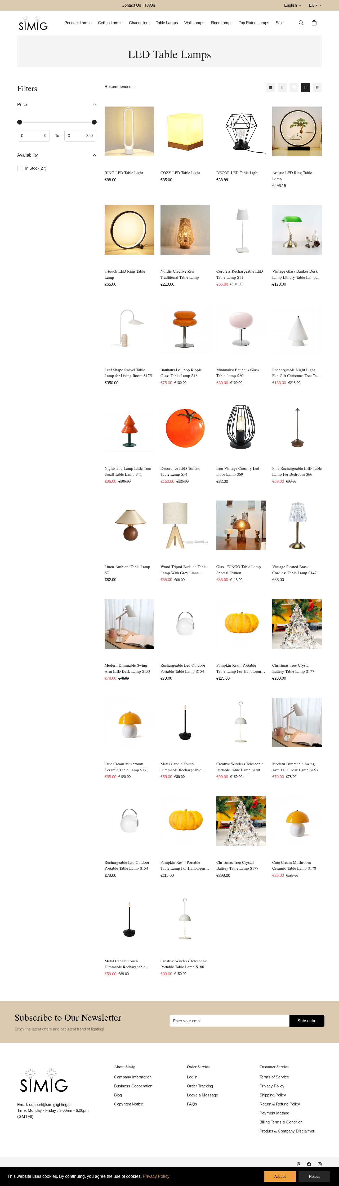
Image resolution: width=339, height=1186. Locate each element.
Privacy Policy (272, 1086)
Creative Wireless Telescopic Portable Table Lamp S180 (240, 766)
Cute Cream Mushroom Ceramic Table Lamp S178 (127, 766)
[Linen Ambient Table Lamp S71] (129, 525)
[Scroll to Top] (329, 1157)
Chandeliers (139, 22)
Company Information (132, 1077)
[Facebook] (309, 1164)
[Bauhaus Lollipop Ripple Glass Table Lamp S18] (185, 328)
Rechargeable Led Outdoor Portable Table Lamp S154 (182, 668)
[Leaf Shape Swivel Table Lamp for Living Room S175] (129, 328)
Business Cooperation (133, 1086)
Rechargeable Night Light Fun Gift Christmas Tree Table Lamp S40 (297, 373)
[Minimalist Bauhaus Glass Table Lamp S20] (241, 328)
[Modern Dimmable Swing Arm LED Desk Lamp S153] (129, 624)
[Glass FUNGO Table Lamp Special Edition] (241, 525)
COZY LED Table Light (180, 172)
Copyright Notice (128, 1104)
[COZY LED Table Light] (185, 131)
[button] (314, 23)
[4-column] (305, 87)
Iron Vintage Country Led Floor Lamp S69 (237, 471)
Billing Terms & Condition (281, 1122)
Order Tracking (200, 1086)
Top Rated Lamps (254, 22)
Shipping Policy (273, 1095)
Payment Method (274, 1113)
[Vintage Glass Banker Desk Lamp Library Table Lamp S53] (297, 230)
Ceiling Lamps (110, 22)
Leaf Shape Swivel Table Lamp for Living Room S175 (128, 372)
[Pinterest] (298, 1164)
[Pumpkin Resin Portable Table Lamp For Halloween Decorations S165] (241, 624)
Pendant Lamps (78, 22)
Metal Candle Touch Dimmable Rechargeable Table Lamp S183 (180, 767)
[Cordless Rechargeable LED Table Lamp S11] (241, 230)
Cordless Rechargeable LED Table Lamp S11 (239, 274)
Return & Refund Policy (280, 1104)
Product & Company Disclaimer (287, 1131)
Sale (279, 22)
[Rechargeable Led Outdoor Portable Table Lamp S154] (185, 624)
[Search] (301, 23)
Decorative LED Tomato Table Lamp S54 (180, 471)
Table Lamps (167, 22)
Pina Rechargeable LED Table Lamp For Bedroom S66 (297, 471)
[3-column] (293, 87)
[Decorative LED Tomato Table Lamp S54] (185, 427)
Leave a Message (202, 1095)
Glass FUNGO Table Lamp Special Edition (238, 569)
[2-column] (282, 87)
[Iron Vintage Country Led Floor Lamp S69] (241, 427)
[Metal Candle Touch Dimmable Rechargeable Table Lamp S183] (185, 722)
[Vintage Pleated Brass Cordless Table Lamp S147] (297, 525)
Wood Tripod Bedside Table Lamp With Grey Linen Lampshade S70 (183, 570)
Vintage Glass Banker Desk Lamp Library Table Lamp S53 (295, 274)
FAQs (150, 5)
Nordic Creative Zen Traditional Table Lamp (179, 274)
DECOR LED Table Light (237, 172)
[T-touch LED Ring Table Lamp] (129, 230)
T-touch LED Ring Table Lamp (125, 274)
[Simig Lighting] (33, 23)
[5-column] (317, 87)
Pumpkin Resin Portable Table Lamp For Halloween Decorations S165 (238, 668)
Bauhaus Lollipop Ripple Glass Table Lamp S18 (181, 372)
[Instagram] (320, 1164)
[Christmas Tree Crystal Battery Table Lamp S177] (297, 624)
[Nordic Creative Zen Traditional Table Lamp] (185, 230)
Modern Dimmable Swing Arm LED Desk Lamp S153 (127, 668)
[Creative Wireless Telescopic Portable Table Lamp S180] (241, 722)
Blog (118, 1095)
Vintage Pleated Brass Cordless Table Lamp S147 (294, 569)
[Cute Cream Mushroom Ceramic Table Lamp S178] (129, 722)
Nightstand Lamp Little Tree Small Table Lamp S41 (128, 471)
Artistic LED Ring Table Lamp (292, 175)
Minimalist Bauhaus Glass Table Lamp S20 (237, 372)
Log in (192, 1077)
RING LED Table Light (124, 172)
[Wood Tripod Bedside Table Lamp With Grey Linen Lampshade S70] (185, 525)
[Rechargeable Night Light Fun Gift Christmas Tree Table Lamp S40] (297, 328)
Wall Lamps (194, 22)
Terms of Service (274, 1077)
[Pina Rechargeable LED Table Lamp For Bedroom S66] (297, 427)
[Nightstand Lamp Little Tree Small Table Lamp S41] (129, 427)
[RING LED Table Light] (129, 131)
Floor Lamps (222, 22)
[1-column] (270, 87)
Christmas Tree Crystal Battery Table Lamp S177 (293, 668)
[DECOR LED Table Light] (241, 131)
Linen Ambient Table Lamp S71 (127, 569)
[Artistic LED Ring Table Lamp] (297, 131)
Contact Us (131, 5)
